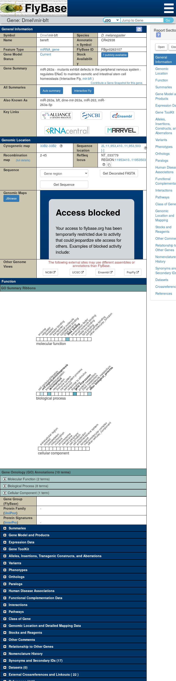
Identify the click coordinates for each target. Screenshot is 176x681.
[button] (139, 29)
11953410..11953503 (130, 159)
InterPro (11, 522)
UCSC (76, 272)
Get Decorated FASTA (119, 173)
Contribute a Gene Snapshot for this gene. (117, 83)
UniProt (10, 513)
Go (168, 20)
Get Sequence (64, 184)
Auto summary (51, 90)
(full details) (23, 160)
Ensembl (104, 272)
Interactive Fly (82, 90)
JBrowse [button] (11, 198)
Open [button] (161, 47)
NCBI (49, 272)
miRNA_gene (49, 49)
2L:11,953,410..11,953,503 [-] (121, 148)
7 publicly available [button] (115, 55)
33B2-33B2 (48, 145)
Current (45, 54)
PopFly (131, 272)
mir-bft (87, 78)
